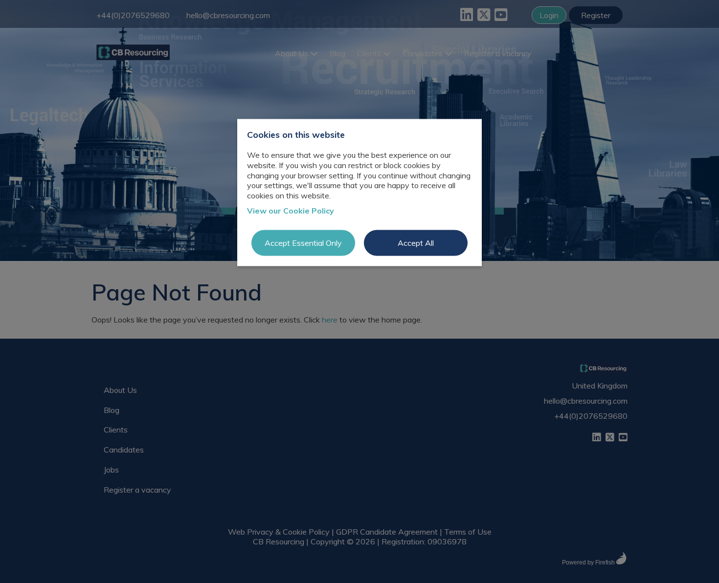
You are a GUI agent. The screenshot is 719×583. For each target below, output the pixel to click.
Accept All (416, 242)
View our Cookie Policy (290, 211)
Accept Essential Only (303, 242)
